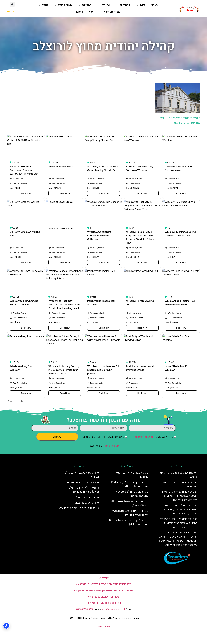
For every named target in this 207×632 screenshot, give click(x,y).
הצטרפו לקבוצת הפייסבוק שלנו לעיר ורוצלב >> (103, 584)
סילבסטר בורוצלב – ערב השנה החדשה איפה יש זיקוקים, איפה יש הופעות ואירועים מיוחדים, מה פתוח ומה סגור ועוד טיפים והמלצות (178, 539)
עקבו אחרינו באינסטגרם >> (103, 597)
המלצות (87, 5)
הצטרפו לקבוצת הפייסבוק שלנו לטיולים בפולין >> (103, 590)
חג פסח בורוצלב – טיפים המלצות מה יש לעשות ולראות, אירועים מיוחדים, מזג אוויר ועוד (179, 509)
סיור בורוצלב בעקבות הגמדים (83, 482)
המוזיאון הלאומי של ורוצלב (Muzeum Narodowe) (84, 490)
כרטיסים (125, 5)
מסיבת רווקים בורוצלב (87, 497)
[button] (12, 4)
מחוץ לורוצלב (112, 12)
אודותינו (103, 578)
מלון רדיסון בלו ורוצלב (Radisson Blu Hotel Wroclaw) (129, 484)
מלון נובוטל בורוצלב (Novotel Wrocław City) (132, 494)
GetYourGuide (111, 446)
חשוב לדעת (65, 5)
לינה (142, 5)
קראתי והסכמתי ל (154, 436)
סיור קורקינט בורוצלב (87, 503)
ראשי (154, 5)
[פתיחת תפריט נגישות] (6, 625)
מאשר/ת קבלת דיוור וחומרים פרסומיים (103, 436)
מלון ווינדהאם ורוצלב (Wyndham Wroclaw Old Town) (129, 513)
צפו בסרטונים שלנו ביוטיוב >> (103, 603)
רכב (91, 12)
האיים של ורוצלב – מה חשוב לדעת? (79, 508)
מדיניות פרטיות (103, 626)
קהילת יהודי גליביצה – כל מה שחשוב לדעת (180, 120)
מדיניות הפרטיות (144, 436)
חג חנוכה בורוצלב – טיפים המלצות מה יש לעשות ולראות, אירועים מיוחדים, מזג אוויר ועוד (178, 523)
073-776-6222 (84, 609)
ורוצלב (106, 5)
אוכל (45, 5)
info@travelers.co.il (113, 609)
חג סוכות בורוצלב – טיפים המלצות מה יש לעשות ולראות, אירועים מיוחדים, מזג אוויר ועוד (178, 496)
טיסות (79, 12)
